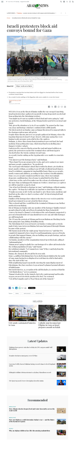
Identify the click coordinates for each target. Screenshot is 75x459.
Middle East (12, 406)
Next (66, 56)
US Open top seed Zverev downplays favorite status (26, 381)
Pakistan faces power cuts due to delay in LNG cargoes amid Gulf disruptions (36, 13)
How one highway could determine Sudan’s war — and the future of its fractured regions (31, 420)
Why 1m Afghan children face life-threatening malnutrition (29, 431)
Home (8, 18)
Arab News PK (11, 1)
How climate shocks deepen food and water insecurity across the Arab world (32, 410)
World (11, 428)
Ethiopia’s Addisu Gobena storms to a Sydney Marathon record (30, 372)
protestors (38, 293)
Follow (32, 288)
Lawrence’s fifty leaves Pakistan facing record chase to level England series (32, 365)
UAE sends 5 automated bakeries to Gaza (22, 324)
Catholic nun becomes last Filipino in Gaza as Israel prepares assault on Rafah (49, 325)
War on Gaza (27, 293)
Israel (17, 293)
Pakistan (19, 13)
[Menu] (2, 2)
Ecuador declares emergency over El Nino (23, 356)
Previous (9, 56)
